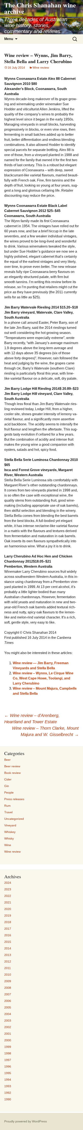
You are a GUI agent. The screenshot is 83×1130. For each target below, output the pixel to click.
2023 (7, 889)
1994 (7, 1079)
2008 (7, 987)
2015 (7, 941)
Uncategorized (14, 818)
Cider (7, 779)
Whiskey (10, 832)
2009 (7, 981)
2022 (7, 896)
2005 (7, 1007)
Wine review (41, 67)
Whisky (9, 838)
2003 (7, 1020)
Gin (6, 786)
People (9, 792)
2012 (7, 961)
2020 (7, 909)
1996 (7, 1066)
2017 (7, 928)
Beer (7, 759)
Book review (12, 773)
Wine (7, 845)
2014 (7, 948)
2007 (7, 994)
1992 (7, 1092)
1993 (7, 1086)
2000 (7, 1040)
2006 (7, 1001)
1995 (7, 1073)
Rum (7, 805)
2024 (7, 882)
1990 (7, 1099)
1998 (7, 1053)
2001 (7, 1033)
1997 (7, 1060)
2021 (7, 902)
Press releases (14, 799)
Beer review (12, 766)
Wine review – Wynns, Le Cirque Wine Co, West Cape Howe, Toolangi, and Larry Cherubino (43, 678)
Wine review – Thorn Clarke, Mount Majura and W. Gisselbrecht (45, 731)
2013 (7, 955)
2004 (7, 1014)
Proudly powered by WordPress (25, 1121)
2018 (7, 922)
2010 (7, 974)
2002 (7, 1027)
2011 (7, 968)
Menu (8, 39)
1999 (7, 1046)
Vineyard (10, 825)
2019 (7, 915)
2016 (7, 935)
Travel (8, 812)
